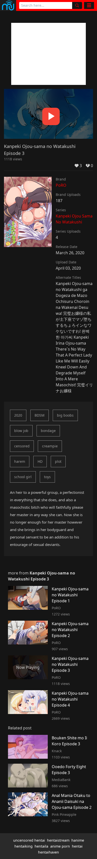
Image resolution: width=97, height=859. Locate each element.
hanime (77, 840)
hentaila (41, 846)
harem (19, 461)
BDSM (40, 415)
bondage (48, 430)
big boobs (65, 415)
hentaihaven (48, 852)
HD (40, 461)
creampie (50, 446)
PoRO (61, 185)
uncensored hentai (29, 840)
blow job (21, 430)
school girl (23, 476)
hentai (77, 846)
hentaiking (23, 846)
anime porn (60, 846)
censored (22, 446)
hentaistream (58, 840)
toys (47, 476)
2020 (18, 415)
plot (58, 461)
